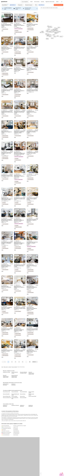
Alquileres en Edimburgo (22, 406)
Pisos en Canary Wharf (32, 396)
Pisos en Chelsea (14, 396)
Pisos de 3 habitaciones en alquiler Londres (5, 376)
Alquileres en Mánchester (31, 406)
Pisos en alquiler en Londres (15, 373)
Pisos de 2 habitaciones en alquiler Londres (31, 373)
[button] (58, 2)
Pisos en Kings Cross (6, 391)
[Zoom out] (41, 475)
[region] (52, 241)
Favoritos (42, 1)
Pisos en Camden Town (7, 397)
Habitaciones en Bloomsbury (5, 384)
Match (31, 1)
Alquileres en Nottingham (5, 406)
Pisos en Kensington (15, 391)
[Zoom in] (41, 473)
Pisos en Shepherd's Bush (15, 398)
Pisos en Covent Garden (31, 394)
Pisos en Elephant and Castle (15, 394)
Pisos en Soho (22, 396)
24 (29, 361)
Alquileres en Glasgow (15, 405)
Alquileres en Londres (6, 372)
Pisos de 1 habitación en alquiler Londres (23, 373)
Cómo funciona (36, 1)
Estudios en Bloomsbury (14, 384)
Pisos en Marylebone (23, 391)
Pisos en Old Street (23, 397)
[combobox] (51, 8)
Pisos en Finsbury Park (6, 396)
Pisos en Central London (31, 392)
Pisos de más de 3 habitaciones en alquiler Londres (15, 376)
